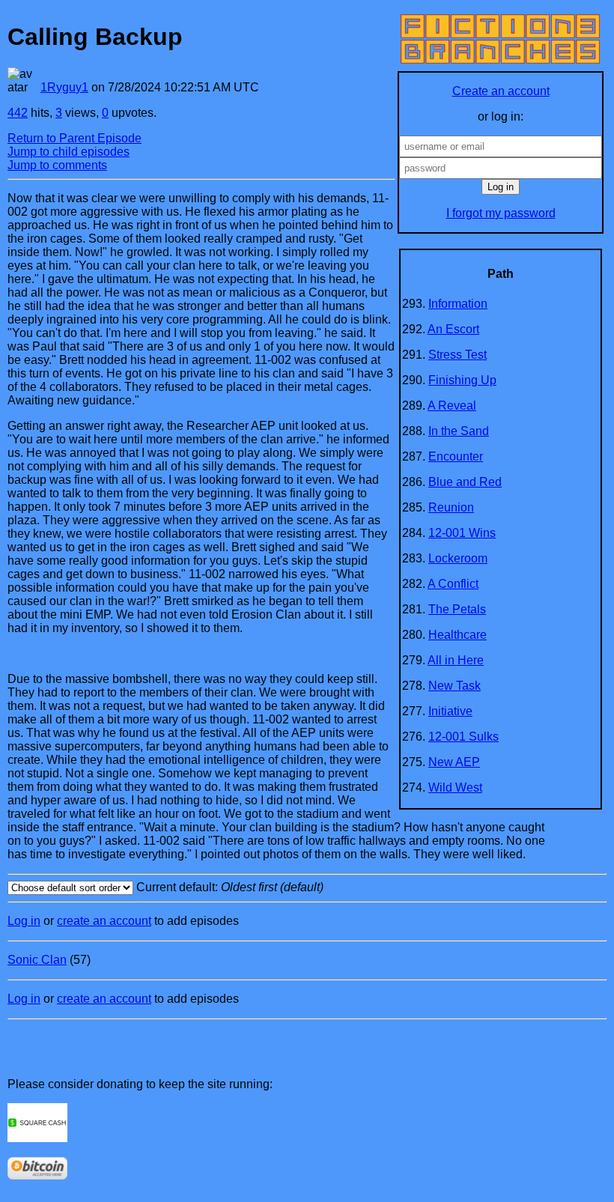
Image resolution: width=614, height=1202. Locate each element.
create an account (104, 920)
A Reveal (452, 405)
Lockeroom (457, 558)
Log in (23, 920)
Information (457, 303)
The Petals (457, 609)
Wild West (455, 787)
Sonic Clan (37, 959)
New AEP (454, 762)
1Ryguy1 (64, 87)
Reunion (451, 507)
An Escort (453, 329)
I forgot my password (501, 213)
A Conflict (453, 583)
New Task (454, 685)
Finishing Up (462, 380)
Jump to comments (57, 165)
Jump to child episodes (68, 151)
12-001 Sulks (463, 736)
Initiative (450, 711)
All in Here (456, 660)
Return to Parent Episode (74, 138)
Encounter (455, 456)
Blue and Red (465, 482)
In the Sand (458, 431)
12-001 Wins (462, 532)
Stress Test (457, 354)
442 (17, 112)
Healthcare (457, 634)
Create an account (501, 91)
